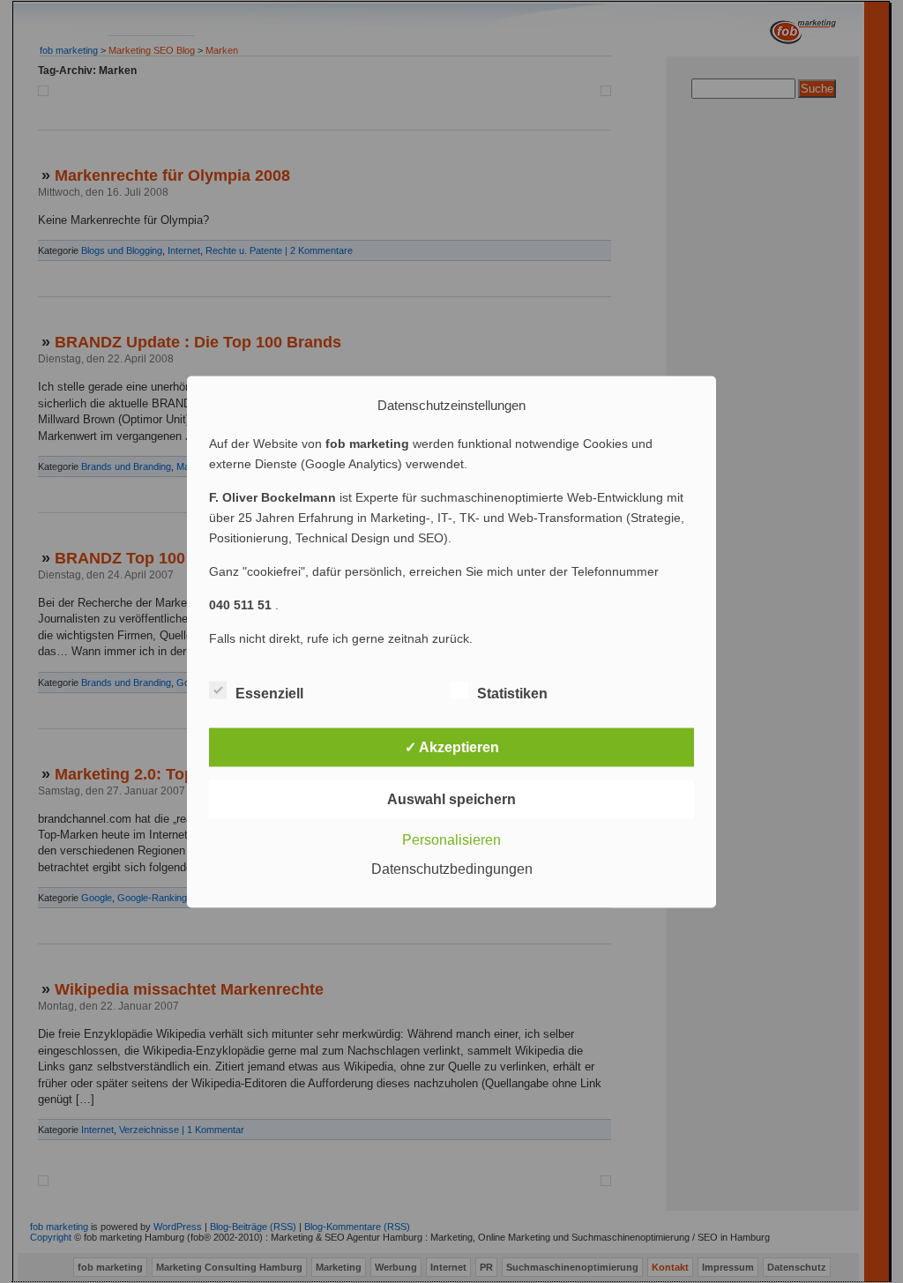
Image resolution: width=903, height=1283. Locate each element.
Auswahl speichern (451, 798)
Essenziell (269, 692)
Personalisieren (451, 839)
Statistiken (512, 692)
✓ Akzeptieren (452, 746)
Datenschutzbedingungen (452, 868)
